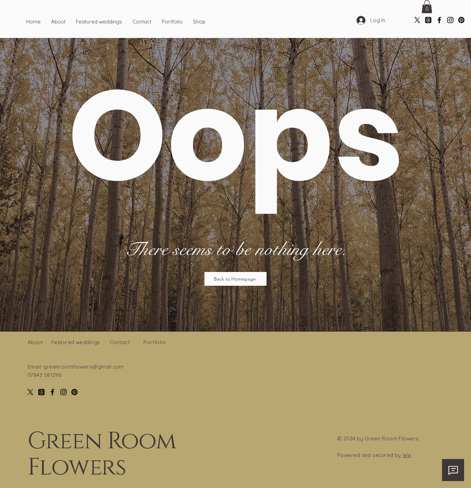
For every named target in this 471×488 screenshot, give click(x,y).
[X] (417, 20)
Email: (35, 366)
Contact (120, 342)
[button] (426, 6)
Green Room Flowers (102, 454)
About (35, 342)
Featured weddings (75, 342)
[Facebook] (439, 20)
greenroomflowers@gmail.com (83, 366)
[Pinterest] (461, 20)
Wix (406, 455)
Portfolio (154, 342)
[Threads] (428, 20)
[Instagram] (450, 20)
